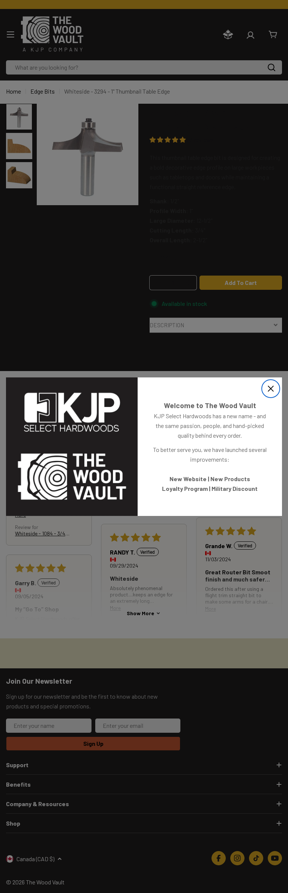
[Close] (270, 388)
